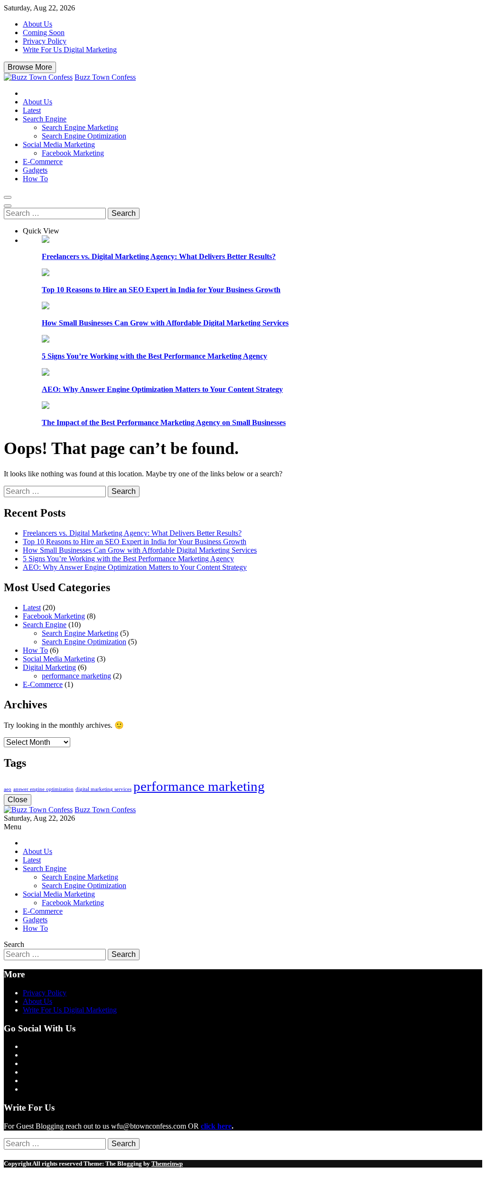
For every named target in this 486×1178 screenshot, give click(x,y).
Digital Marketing (49, 667)
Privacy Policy (44, 41)
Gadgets (35, 170)
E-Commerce (43, 162)
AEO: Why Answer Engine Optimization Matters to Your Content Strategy (162, 389)
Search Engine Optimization (84, 136)
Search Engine (44, 119)
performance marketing (76, 676)
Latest (32, 110)
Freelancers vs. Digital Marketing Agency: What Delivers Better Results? (159, 256)
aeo (7, 789)
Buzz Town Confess (105, 77)
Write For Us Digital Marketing (70, 50)
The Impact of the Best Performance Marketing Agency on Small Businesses (164, 422)
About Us (37, 24)
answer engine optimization (43, 789)
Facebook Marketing (73, 153)
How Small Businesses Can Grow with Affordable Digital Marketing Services (165, 323)
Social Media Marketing (59, 144)
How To (35, 179)
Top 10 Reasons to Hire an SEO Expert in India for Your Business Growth (161, 290)
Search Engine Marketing (80, 127)
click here (216, 1126)
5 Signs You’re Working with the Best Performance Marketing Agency (154, 356)
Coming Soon (44, 32)
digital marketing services (103, 789)
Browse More (30, 67)
